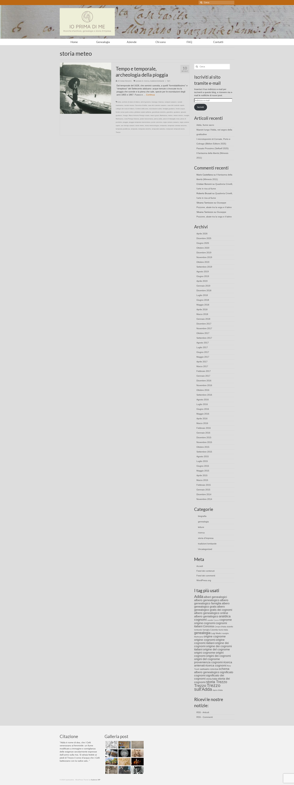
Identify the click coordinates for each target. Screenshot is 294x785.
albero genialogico (206, 616)
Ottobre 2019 (202, 262)
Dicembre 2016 (203, 380)
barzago (155, 102)
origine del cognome (216, 649)
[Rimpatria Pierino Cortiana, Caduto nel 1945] (137, 753)
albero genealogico (206, 600)
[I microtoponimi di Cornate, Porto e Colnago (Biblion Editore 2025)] (137, 745)
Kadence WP (95, 780)
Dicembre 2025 (203, 238)
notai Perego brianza (131, 119)
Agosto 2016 (202, 399)
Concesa (208, 626)
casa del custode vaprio (175, 105)
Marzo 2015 (202, 480)
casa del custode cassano (157, 105)
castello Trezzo (213, 620)
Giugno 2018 (202, 300)
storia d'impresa (205, 538)
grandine (170, 112)
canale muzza (129, 105)
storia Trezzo (216, 682)
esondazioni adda (155, 109)
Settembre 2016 (204, 395)
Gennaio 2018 (203, 319)
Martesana (163, 115)
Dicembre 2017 (203, 323)
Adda (119, 102)
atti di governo (146, 102)
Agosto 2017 (202, 342)
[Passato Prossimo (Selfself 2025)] (111, 753)
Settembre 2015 (204, 451)
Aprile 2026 (201, 233)
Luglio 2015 (202, 461)
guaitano (177, 112)
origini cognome (204, 652)
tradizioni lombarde (157, 81)
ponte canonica (156, 122)
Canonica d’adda (141, 105)
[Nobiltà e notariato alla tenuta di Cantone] (111, 770)
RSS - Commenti (204, 717)
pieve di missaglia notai (171, 119)
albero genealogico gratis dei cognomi (213, 608)
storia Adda (211, 678)
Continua (150, 94)
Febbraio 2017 (203, 371)
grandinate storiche (159, 112)
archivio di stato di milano (131, 102)
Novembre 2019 (204, 257)
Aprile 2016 (201, 418)
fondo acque (180, 109)
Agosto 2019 (202, 271)
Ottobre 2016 (202, 390)
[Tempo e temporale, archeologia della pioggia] (85, 88)
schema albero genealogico (211, 670)
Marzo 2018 (202, 314)
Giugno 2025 (202, 243)
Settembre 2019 (204, 267)
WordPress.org (203, 580)
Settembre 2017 (204, 338)
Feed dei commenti (205, 575)
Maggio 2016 (202, 414)
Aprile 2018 (201, 309)
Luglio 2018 (202, 295)
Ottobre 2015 (202, 447)
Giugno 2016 (202, 409)
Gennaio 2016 (203, 433)
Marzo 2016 (202, 423)
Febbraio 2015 (203, 485)
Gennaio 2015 (203, 489)
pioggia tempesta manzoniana (139, 122)
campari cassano (171, 102)
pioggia (125, 122)
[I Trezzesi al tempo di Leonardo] (124, 761)
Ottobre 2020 (202, 248)
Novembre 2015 (204, 442)
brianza (161, 102)
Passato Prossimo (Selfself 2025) (212, 148)
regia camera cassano (171, 122)
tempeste (134, 129)
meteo (170, 115)
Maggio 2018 (202, 304)
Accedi (199, 566)
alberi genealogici (215, 597)
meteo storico (178, 115)
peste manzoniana (146, 119)
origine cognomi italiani (209, 641)
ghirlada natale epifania (142, 112)
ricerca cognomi (215, 665)
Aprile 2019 (201, 281)
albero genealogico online (211, 613)
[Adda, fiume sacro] (111, 745)
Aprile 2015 (201, 475)
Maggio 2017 (202, 357)
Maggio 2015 (202, 470)
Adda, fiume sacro (205, 125)
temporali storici (179, 129)
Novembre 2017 (204, 328)
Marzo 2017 (202, 366)
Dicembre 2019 (203, 252)
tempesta (163, 125)
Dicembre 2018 (203, 290)
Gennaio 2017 (203, 376)
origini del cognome (207, 659)
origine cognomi (204, 639)
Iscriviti (200, 107)
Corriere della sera (141, 109)
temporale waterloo (158, 129)
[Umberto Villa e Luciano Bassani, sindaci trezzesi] (124, 770)
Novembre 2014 (204, 499)
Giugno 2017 (202, 352)
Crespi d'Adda (220, 627)
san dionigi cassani (127, 125)
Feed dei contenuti (205, 571)
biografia (202, 516)
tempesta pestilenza (123, 129)
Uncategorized (205, 549)
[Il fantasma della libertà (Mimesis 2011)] (124, 753)
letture (201, 527)
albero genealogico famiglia (211, 602)
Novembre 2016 (204, 385)
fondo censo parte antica (125, 112)
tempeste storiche (144, 129)
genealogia (203, 521)
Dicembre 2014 (203, 494)
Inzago (125, 115)
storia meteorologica (152, 125)
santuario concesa (209, 669)
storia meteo (139, 125)
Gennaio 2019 (203, 286)
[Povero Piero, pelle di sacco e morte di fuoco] (137, 761)
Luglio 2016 (202, 404)
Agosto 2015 (202, 456)
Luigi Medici (216, 633)
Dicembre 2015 (203, 437)
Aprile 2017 (201, 361)
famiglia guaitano (169, 109)
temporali (169, 129)
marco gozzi (154, 115)
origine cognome (215, 636)
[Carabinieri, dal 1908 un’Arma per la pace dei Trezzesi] (137, 770)
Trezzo (118, 132)
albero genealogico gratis (212, 605)
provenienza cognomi (208, 662)
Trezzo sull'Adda (207, 687)
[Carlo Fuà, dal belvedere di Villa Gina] (111, 761)
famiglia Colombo (210, 630)
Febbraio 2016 (203, 428)
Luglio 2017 (202, 347)
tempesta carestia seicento (177, 125)
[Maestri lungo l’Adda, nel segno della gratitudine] (124, 745)
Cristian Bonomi (125, 81)
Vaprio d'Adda (218, 690)
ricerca (146, 81)
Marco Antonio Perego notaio (139, 115)
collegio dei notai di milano (125, 109)
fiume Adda (223, 630)
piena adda (158, 119)
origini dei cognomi (218, 655)
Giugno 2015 (202, 466)
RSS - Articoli (202, 712)
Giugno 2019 (202, 276)
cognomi (209, 623)
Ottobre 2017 (202, 333)
